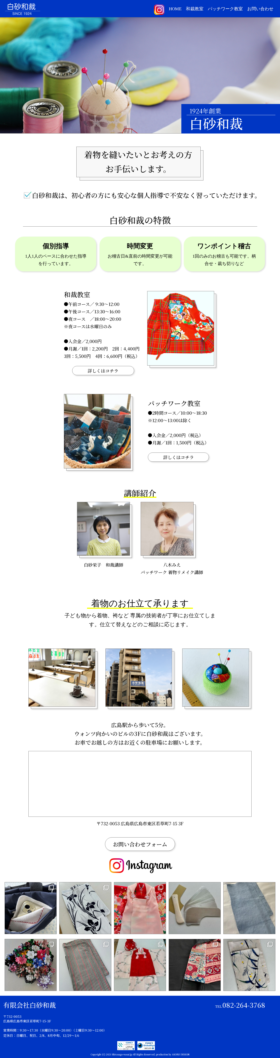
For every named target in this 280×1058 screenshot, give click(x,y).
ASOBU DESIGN (180, 1054)
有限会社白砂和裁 (29, 1005)
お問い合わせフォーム (140, 844)
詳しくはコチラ (103, 371)
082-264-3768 (240, 1005)
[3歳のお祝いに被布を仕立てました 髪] (140, 908)
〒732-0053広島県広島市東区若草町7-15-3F (27, 1018)
